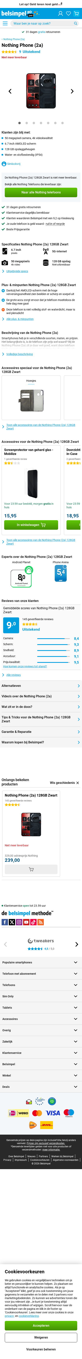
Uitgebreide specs (17, 271)
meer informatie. (51, 1149)
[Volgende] (72, 91)
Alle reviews (13, 675)
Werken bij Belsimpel (62, 1156)
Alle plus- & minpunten (20, 319)
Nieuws (31, 1156)
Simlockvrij (13, 163)
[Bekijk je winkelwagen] (76, 13)
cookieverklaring (29, 1316)
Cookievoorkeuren (40, 1160)
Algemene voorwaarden (65, 1160)
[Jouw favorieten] (68, 13)
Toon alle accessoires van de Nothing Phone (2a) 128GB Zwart (40, 426)
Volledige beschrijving (19, 354)
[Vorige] (10, 91)
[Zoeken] (75, 23)
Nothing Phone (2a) (14, 39)
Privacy (7, 1160)
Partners (43, 1156)
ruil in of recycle (55, 223)
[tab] (19, 123)
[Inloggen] (60, 13)
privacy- (10, 1316)
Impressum (21, 1160)
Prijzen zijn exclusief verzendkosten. (46, 1143)
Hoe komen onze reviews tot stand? (25, 666)
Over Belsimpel (16, 1156)
